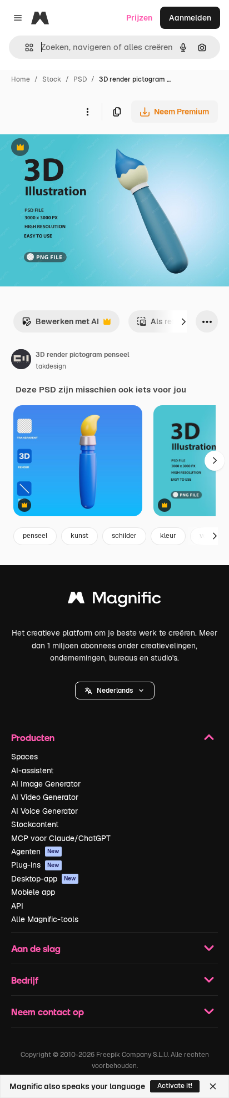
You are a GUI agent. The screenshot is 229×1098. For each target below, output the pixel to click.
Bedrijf (24, 980)
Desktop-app (43, 879)
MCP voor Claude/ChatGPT (61, 838)
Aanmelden (190, 18)
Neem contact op (47, 1012)
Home (20, 79)
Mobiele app (33, 892)
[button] (115, 690)
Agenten (35, 852)
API (17, 906)
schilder (124, 535)
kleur (168, 535)
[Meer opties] (87, 111)
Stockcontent (34, 824)
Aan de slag (36, 948)
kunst (79, 535)
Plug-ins (35, 865)
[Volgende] (183, 321)
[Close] (213, 1086)
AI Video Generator (44, 797)
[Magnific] (114, 600)
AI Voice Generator (44, 811)
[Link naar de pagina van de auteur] (21, 360)
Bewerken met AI (60, 324)
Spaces (24, 757)
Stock (51, 79)
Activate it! (174, 1085)
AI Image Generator (46, 784)
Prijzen (139, 18)
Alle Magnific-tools (44, 919)
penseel (35, 535)
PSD (80, 79)
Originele (73, 148)
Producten (32, 737)
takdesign (51, 366)
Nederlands (115, 690)
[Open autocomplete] (24, 47)
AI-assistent (32, 770)
